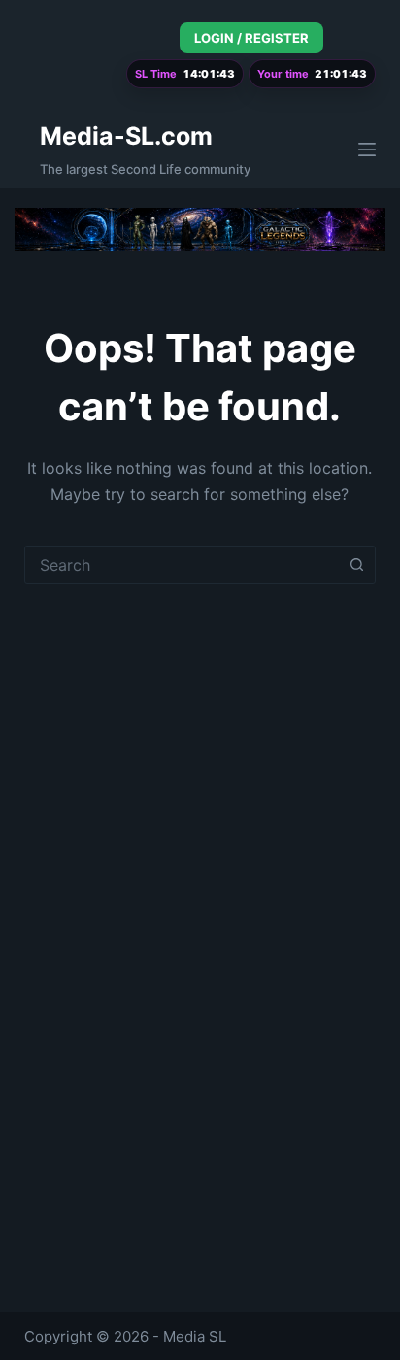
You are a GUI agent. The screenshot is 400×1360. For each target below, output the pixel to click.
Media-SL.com (126, 135)
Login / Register (251, 38)
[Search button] (356, 565)
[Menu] (367, 149)
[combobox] (182, 565)
